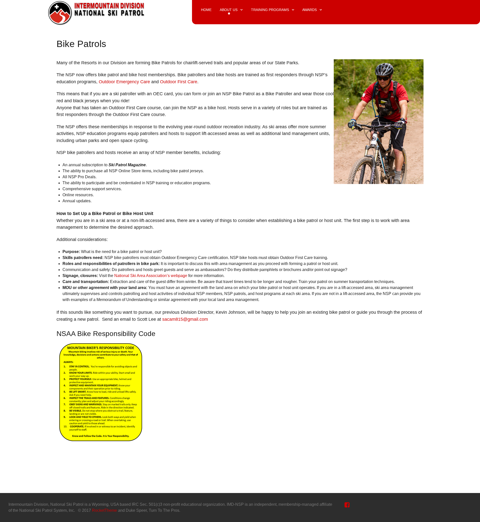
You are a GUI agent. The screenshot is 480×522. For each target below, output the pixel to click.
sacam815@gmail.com (185, 319)
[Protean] (96, 11)
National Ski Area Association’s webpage (150, 276)
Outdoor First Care (178, 81)
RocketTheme (104, 510)
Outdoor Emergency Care (124, 81)
